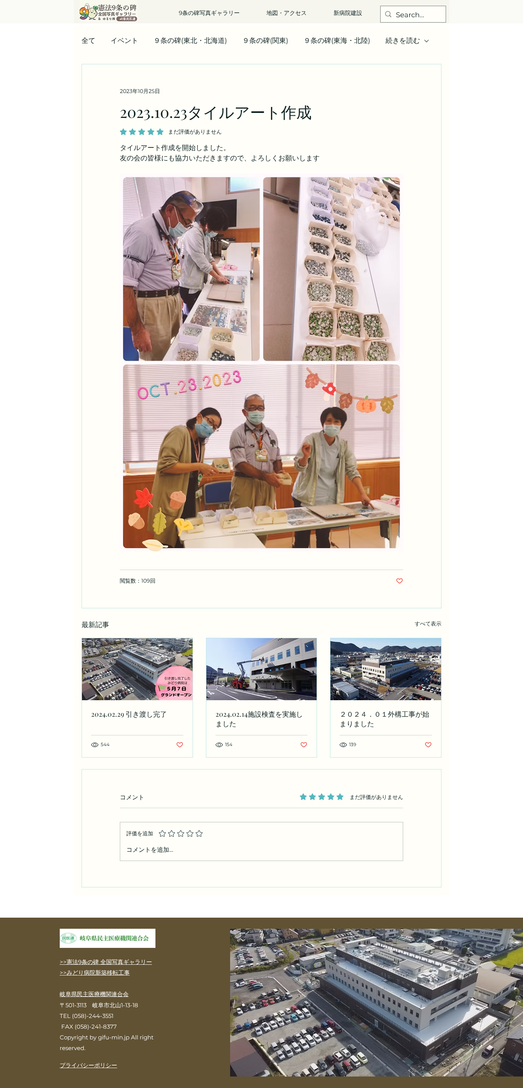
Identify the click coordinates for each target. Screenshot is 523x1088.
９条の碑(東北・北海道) (190, 40)
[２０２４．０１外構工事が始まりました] (385, 669)
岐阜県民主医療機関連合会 (94, 994)
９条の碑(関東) (265, 40)
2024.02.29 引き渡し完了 (129, 714)
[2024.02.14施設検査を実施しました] (261, 669)
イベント (124, 40)
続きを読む (403, 40)
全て (88, 40)
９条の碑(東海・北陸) (337, 40)
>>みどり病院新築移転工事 (95, 972)
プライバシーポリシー (88, 1065)
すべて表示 (428, 623)
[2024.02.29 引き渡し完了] (137, 669)
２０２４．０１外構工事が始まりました (384, 718)
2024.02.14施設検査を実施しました (259, 718)
